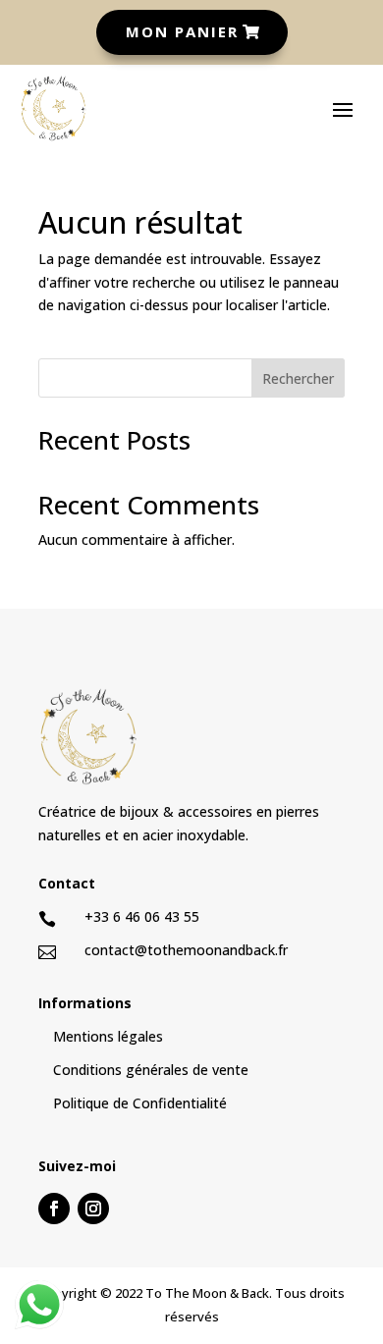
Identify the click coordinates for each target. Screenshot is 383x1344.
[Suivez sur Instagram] (93, 1208)
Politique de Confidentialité (140, 1103)
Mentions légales (108, 1036)
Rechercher (298, 378)
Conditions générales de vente (150, 1069)
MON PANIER (182, 31)
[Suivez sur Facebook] (54, 1208)
